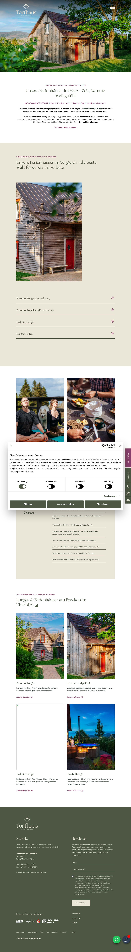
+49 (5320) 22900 (27, 864)
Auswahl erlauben (65, 504)
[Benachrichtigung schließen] (128, 929)
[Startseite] (26, 10)
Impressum (20, 932)
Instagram (76, 914)
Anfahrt (72, 932)
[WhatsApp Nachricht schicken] (117, 939)
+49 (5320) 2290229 (28, 867)
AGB (41, 932)
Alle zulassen (103, 504)
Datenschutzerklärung (90, 876)
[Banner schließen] (120, 446)
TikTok (74, 923)
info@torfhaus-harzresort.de (34, 872)
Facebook (76, 918)
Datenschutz (32, 932)
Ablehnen (28, 504)
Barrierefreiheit (52, 932)
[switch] (51, 486)
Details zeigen (109, 496)
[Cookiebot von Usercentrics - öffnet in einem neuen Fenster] (104, 446)
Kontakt (63, 932)
